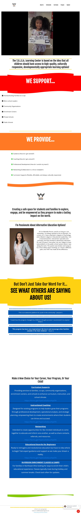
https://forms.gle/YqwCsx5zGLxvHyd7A (40, 400)
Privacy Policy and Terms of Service (40, 512)
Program (62, 5)
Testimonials (48, 5)
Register (68, 5)
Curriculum (56, 5)
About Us (42, 5)
